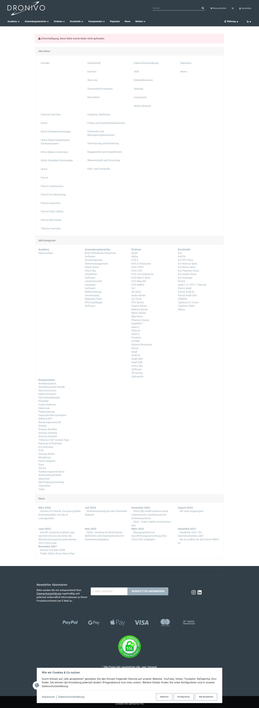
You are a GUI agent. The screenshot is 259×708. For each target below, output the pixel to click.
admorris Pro (136, 703)
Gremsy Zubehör (47, 436)
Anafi (134, 351)
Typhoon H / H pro (188, 302)
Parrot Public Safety (52, 211)
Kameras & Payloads (50, 443)
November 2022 (140, 507)
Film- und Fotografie (98, 168)
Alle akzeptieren (206, 697)
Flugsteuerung (46, 411)
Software (90, 256)
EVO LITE (136, 270)
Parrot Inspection (51, 203)
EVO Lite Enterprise (142, 274)
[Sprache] (248, 21)
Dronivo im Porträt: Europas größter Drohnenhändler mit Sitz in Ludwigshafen (59, 515)
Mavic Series (138, 313)
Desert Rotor (92, 267)
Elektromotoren (47, 394)
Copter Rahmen (47, 404)
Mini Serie (137, 316)
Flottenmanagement (96, 263)
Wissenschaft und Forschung (103, 160)
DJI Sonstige (185, 277)
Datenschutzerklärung (71, 696)
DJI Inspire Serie (187, 274)
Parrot (135, 348)
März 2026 (44, 507)
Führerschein (45, 253)
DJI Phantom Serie (188, 270)
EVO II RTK (137, 267)
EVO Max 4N (138, 281)
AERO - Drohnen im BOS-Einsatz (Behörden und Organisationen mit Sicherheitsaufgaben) (104, 536)
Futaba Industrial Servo (51, 471)
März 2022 (137, 528)
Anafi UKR (137, 358)
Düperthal (43, 478)
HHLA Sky (90, 270)
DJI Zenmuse (45, 447)
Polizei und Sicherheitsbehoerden (106, 123)
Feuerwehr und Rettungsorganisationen (101, 133)
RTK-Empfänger (94, 302)
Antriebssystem (47, 383)
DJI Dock (136, 298)
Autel (134, 253)
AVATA (181, 256)
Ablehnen (164, 697)
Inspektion (91, 274)
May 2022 (90, 528)
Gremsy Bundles (47, 429)
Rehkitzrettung (93, 291)
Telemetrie (44, 485)
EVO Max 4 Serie (140, 277)
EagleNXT (137, 323)
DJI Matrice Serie (187, 263)
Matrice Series (139, 309)
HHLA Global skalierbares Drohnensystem (55, 142)
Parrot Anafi (184, 288)
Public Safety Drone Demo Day (57, 553)
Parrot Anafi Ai (186, 291)
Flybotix (135, 330)
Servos (42, 468)
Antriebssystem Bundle (51, 387)
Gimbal (42, 425)
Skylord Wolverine (141, 344)
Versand (152, 667)
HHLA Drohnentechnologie (56, 131)
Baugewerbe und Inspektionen (104, 152)
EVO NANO (137, 284)
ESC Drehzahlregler (49, 397)
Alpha (134, 256)
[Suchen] (203, 8)
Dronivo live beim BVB (52, 550)
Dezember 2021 (187, 528)
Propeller (43, 401)
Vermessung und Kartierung (103, 143)
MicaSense (44, 457)
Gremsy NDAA (46, 454)
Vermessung (92, 295)
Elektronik (44, 408)
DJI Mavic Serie (186, 267)
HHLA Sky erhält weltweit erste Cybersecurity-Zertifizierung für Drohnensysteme (149, 515)
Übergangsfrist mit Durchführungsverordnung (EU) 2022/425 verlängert (149, 536)
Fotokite (136, 337)
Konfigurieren (183, 697)
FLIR (40, 450)
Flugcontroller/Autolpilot (52, 415)
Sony (41, 464)
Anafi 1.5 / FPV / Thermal (192, 284)
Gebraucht (137, 376)
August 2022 (185, 507)
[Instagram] (193, 592)
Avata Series (138, 295)
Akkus (181, 309)
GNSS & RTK (45, 418)
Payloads (90, 284)
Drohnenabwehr (94, 260)
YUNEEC (182, 298)
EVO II (134, 260)
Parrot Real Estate (51, 220)
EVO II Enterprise (141, 263)
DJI (133, 288)
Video (41, 489)
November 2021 (47, 546)
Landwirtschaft (93, 281)
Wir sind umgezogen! (191, 511)
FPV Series (137, 302)
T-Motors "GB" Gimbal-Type (53, 440)
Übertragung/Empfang (51, 482)
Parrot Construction (52, 186)
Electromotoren (47, 390)
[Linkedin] (199, 592)
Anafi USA (137, 362)
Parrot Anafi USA (187, 295)
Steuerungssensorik (49, 422)
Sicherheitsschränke (49, 475)
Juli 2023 (90, 507)
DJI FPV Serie (185, 260)
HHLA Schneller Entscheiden (57, 160)
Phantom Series (140, 320)
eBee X (135, 327)
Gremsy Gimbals (47, 433)
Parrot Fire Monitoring (53, 194)
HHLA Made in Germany (54, 152)
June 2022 (44, 528)
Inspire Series (139, 305)
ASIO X (135, 334)
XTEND (135, 341)
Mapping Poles (93, 298)
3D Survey (137, 373)
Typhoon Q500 (186, 305)
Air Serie (136, 291)
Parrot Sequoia (46, 461)
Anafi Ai (135, 355)
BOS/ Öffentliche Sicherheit (100, 253)
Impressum (48, 696)
